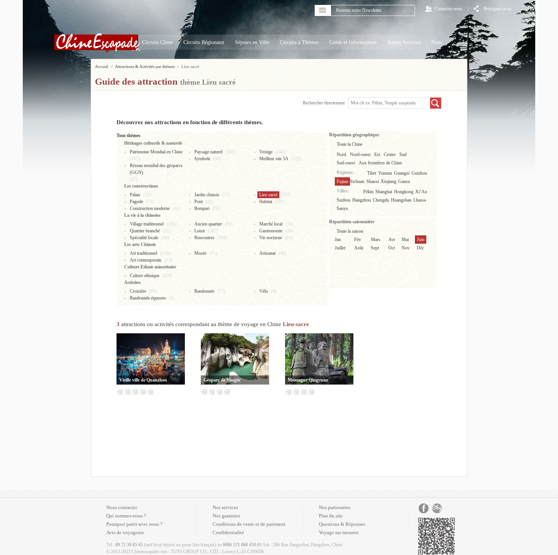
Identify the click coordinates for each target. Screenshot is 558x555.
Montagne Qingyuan (308, 380)
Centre (390, 154)
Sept (375, 248)
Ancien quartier (208, 224)
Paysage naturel (208, 152)
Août (358, 248)
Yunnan (385, 173)
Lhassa (419, 200)
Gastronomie (270, 230)
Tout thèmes (128, 135)
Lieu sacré (268, 194)
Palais (135, 194)
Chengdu (381, 200)
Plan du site (331, 516)
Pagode (136, 201)
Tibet (371, 173)
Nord (341, 154)
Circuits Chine (157, 42)
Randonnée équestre (148, 298)
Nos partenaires (334, 507)
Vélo (263, 291)
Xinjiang (388, 181)
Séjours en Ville (252, 42)
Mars (375, 239)
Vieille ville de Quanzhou (143, 380)
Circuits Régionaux (203, 42)
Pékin (368, 191)
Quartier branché (145, 230)
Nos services (225, 507)
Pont (198, 201)
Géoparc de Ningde (222, 380)
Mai (405, 239)
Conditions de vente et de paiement (249, 524)
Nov (406, 248)
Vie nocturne (270, 237)
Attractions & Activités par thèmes (145, 66)
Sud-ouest (346, 163)
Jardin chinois (206, 194)
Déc (420, 248)
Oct (391, 248)
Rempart (202, 208)
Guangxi (402, 173)
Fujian (342, 181)
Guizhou (419, 173)
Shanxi (372, 181)
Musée (200, 253)
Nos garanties (226, 516)
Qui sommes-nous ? (126, 516)
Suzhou (343, 200)
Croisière (138, 291)
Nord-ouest (360, 154)
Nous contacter (121, 507)
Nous (436, 42)
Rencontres (204, 237)
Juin (420, 239)
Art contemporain (145, 260)
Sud (403, 154)
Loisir (199, 230)
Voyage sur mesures (339, 532)
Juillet (340, 248)
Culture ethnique (144, 275)
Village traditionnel (147, 224)
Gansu (404, 181)
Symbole (202, 158)
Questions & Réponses (342, 524)
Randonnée (204, 291)
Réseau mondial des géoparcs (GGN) (156, 169)
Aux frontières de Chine (380, 163)
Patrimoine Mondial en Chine (156, 152)
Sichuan (357, 181)
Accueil (101, 66)
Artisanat (267, 253)
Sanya (342, 208)
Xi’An (421, 191)
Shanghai (383, 191)
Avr (391, 239)
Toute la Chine (350, 144)
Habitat (265, 201)
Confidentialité (228, 532)
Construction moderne (150, 208)
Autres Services (404, 42)
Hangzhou (361, 200)
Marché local (270, 224)
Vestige (266, 152)
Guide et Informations (353, 42)
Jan (338, 239)
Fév (357, 239)
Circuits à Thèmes (299, 42)
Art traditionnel (143, 253)
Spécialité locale (144, 237)
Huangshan (401, 200)
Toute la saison (350, 231)
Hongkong (403, 191)
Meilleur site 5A (273, 158)
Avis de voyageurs (125, 532)
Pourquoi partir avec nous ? (134, 524)
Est (377, 154)
